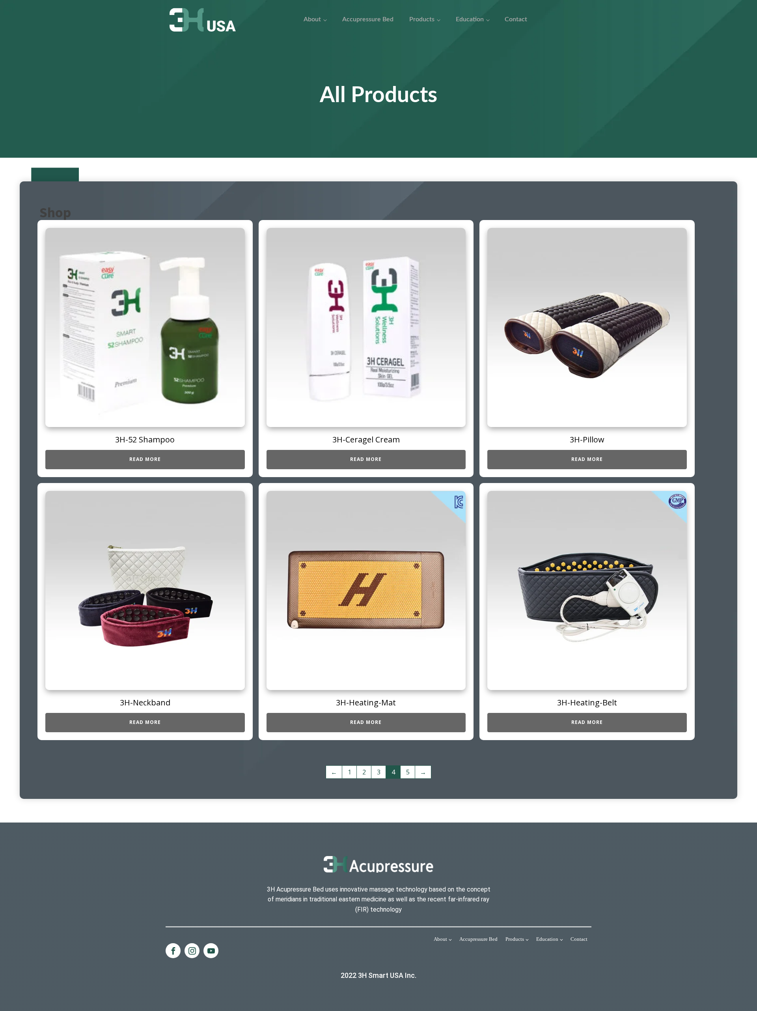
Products (421, 19)
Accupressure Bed (367, 19)
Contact (516, 19)
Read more (145, 459)
